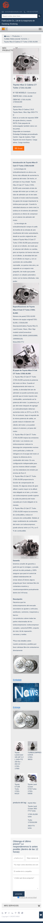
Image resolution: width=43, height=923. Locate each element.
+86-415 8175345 (32, 12)
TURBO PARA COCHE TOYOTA (15, 39)
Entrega (16, 707)
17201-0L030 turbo (33, 815)
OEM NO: (17, 99)
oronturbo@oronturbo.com (13, 12)
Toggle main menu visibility (40, 29)
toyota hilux (32, 803)
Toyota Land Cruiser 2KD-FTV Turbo (32, 808)
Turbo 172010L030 (32, 821)
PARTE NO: (18, 96)
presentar (18, 894)
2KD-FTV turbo (31, 827)
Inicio (7, 36)
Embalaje (17, 680)
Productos (16, 36)
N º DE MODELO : (20, 93)
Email (18, 148)
